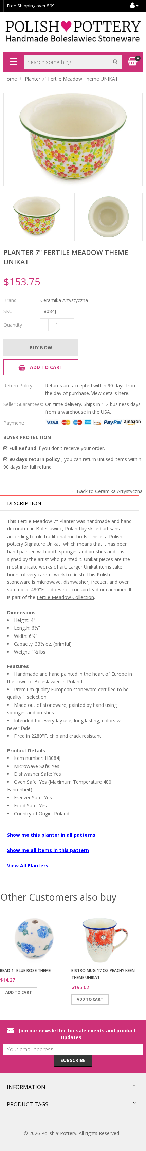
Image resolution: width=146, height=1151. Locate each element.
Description (24, 503)
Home (10, 78)
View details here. (110, 393)
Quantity (12, 324)
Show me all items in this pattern (48, 850)
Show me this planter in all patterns (51, 835)
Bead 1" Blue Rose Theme (25, 970)
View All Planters (27, 865)
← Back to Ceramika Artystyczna (107, 491)
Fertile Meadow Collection (65, 597)
